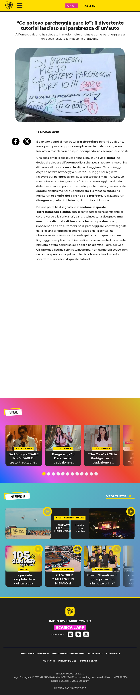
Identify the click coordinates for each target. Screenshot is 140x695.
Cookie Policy (88, 661)
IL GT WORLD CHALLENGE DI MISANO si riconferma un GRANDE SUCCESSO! (63, 580)
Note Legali (95, 653)
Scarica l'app (70, 628)
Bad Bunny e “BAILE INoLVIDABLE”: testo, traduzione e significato (24, 459)
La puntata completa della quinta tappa (23, 579)
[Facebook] (16, 141)
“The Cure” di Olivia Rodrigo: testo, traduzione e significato (102, 459)
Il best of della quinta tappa (80, 528)
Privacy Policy (67, 661)
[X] (27, 141)
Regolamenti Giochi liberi (68, 653)
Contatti (49, 661)
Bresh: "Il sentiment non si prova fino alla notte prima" (102, 579)
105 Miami (89, 6)
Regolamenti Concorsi (34, 653)
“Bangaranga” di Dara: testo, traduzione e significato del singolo (63, 459)
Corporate (113, 653)
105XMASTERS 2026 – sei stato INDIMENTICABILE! (65, 528)
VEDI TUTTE (116, 496)
